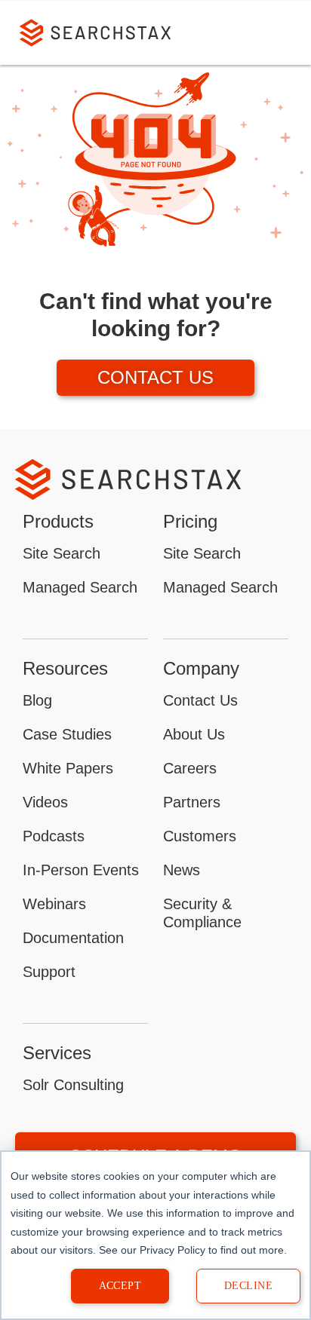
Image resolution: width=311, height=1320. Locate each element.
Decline (248, 1285)
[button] (277, 33)
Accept (120, 1285)
